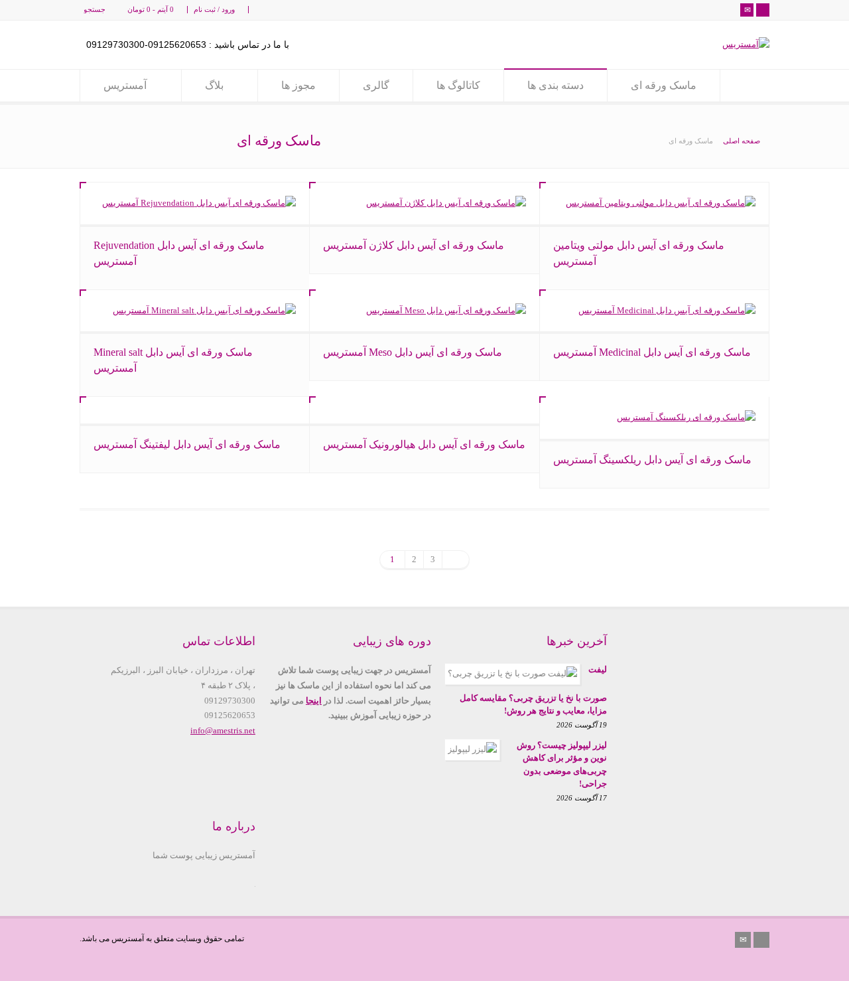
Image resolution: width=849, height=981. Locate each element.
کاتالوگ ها (458, 85)
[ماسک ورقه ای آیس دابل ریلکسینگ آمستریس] (654, 417)
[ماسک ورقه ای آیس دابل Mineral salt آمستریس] (195, 311)
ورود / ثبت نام (214, 9)
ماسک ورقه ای (663, 85)
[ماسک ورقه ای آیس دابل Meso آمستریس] (424, 311)
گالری (376, 85)
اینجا (314, 701)
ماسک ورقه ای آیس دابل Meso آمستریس (412, 352)
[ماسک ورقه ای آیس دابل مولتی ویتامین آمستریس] (654, 203)
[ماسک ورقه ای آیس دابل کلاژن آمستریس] (424, 203)
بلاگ (215, 85)
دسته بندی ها (555, 85)
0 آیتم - (150, 9)
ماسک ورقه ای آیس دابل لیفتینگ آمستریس (187, 444)
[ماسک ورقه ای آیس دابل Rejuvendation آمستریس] (195, 203)
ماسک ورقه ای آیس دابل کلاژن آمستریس (413, 245)
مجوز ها (298, 85)
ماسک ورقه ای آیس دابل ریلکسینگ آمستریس (652, 459)
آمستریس (125, 85)
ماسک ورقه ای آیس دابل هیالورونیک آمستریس (424, 444)
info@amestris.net (222, 730)
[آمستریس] (745, 44)
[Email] (746, 10)
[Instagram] (762, 10)
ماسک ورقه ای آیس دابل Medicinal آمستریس (652, 352)
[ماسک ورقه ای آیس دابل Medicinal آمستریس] (654, 311)
